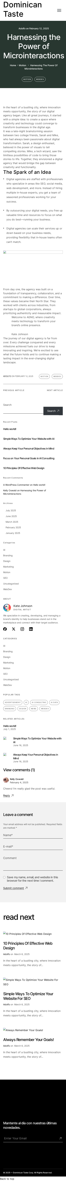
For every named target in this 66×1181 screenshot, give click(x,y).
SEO (5, 577)
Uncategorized (11, 583)
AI (4, 549)
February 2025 (13, 527)
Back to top (7, 1178)
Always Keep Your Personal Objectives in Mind (28, 448)
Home (13, 65)
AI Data (54, 702)
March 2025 (12, 521)
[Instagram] (20, 1154)
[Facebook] (7, 1154)
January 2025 (13, 533)
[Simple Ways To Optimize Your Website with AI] (4, 738)
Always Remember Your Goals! (28, 1039)
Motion (22, 65)
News (33, 709)
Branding (8, 555)
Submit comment (13, 888)
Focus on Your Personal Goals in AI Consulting (28, 458)
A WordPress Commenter (16, 484)
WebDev (40, 79)
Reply (6, 795)
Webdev (45, 709)
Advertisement (13, 702)
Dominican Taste (22, 9)
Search (7, 404)
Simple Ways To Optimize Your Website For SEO (28, 996)
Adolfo (22, 28)
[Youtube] (34, 1154)
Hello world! (9, 429)
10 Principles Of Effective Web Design (23, 468)
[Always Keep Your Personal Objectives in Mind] (4, 755)
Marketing (8, 566)
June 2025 (11, 516)
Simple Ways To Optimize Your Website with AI (28, 438)
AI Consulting (39, 702)
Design (6, 561)
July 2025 (11, 510)
